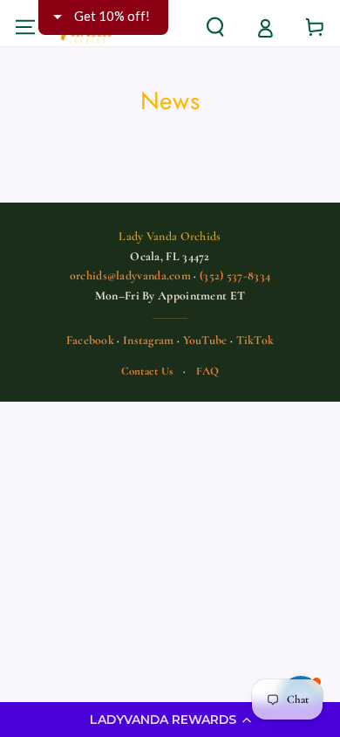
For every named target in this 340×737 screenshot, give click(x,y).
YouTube (205, 340)
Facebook (90, 340)
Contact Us (147, 371)
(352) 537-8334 (235, 275)
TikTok (255, 340)
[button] (170, 719)
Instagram (148, 340)
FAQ (208, 371)
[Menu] (25, 26)
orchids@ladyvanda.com (130, 275)
